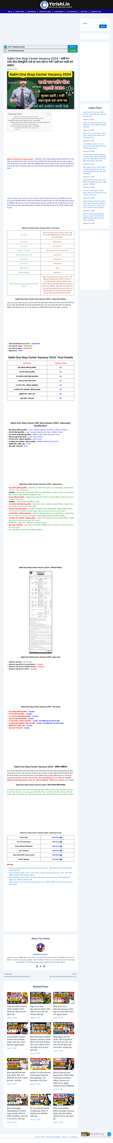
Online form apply (45, 11)
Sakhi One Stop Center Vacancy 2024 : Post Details (24, 120)
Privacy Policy (40, 1137)
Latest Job (84, 11)
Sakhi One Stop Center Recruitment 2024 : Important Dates (28, 118)
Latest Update (58, 11)
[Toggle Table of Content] (48, 114)
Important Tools (96, 11)
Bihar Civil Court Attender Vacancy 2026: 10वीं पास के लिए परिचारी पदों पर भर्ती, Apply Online (94, 135)
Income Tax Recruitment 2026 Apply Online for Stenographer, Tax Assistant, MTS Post (95, 193)
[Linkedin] (44, 966)
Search (85, 23)
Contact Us (74, 1137)
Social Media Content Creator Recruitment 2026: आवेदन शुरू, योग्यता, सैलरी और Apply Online (94, 146)
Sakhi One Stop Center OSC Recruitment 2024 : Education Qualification (30, 122)
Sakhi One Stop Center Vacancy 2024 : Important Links (26, 127)
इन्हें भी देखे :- (18, 129)
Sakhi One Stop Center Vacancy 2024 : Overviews (26, 116)
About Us (65, 1137)
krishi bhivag (32, 11)
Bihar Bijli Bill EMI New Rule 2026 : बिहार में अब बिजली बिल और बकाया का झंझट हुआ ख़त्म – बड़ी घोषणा (94, 182)
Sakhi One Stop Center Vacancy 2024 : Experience (25, 124)
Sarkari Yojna (19, 11)
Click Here (55, 837)
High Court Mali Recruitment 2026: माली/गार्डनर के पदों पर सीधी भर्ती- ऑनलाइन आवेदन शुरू (95, 125)
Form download (72, 11)
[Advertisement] (41, 32)
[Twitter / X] (40, 966)
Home (10, 11)
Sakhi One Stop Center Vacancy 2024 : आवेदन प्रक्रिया (25, 126)
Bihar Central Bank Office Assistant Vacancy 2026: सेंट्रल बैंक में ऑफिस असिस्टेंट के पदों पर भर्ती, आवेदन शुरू (63, 1113)
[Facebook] (37, 966)
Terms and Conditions (53, 1137)
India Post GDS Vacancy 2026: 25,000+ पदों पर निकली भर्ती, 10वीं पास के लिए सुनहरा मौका (95, 114)
